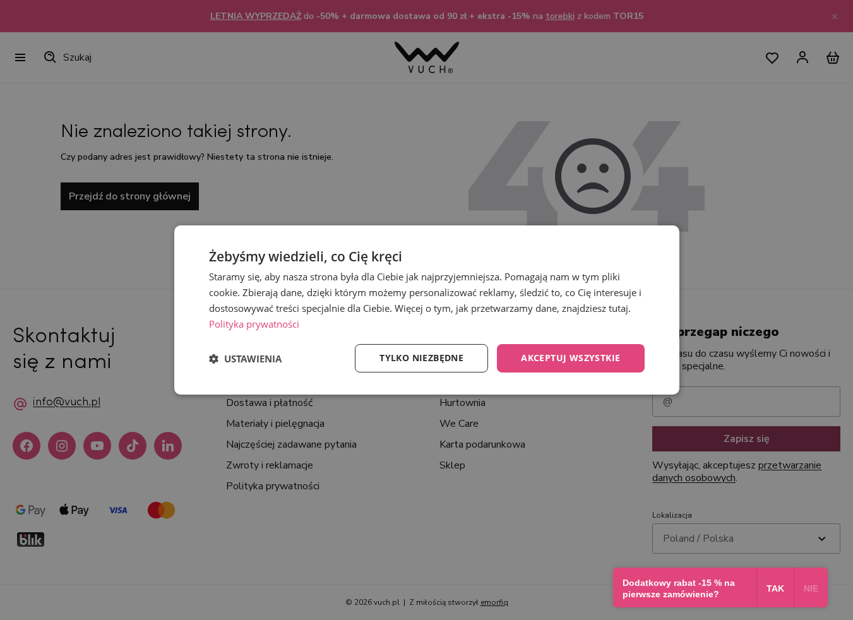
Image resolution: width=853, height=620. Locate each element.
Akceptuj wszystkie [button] (570, 358)
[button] (245, 359)
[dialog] (426, 310)
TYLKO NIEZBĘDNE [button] (421, 358)
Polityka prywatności (254, 324)
